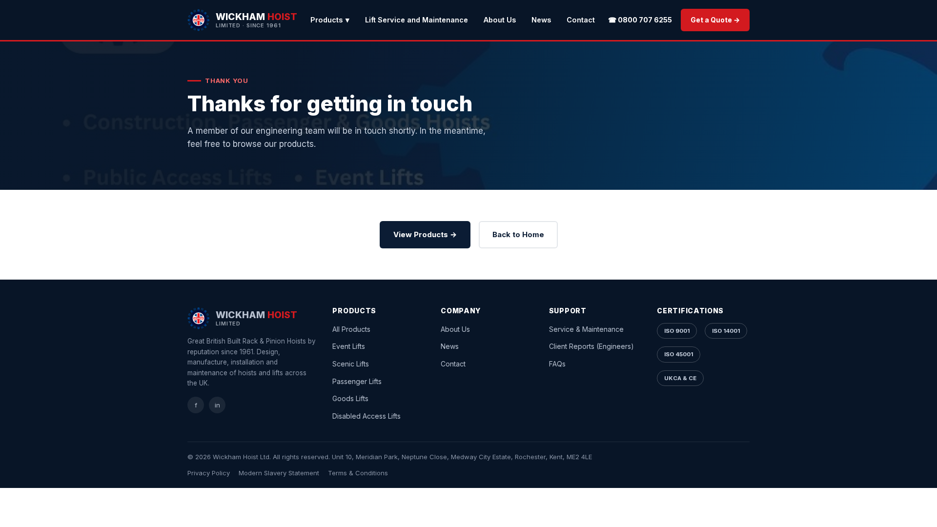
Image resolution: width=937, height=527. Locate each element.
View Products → (425, 234)
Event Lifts (348, 346)
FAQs (557, 364)
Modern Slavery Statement (279, 473)
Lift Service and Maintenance (416, 20)
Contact (581, 20)
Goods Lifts (350, 398)
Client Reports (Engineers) (591, 346)
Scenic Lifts (350, 364)
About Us (500, 20)
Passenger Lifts (357, 381)
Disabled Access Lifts (366, 416)
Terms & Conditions (358, 473)
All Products (351, 329)
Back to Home (518, 234)
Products (329, 20)
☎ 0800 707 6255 (640, 20)
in (217, 405)
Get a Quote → (715, 20)
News (541, 20)
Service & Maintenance (586, 329)
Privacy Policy (208, 473)
